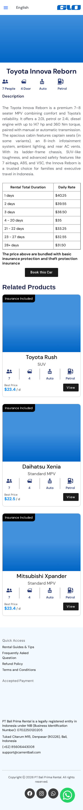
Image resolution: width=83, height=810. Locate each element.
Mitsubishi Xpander (42, 576)
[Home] (69, 7)
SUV (42, 364)
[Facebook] (30, 793)
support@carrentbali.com (21, 752)
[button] (5, 7)
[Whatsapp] (53, 793)
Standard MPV (42, 474)
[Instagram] (41, 793)
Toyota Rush (41, 357)
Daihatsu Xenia (41, 466)
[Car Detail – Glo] (41, 323)
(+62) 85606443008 (18, 747)
